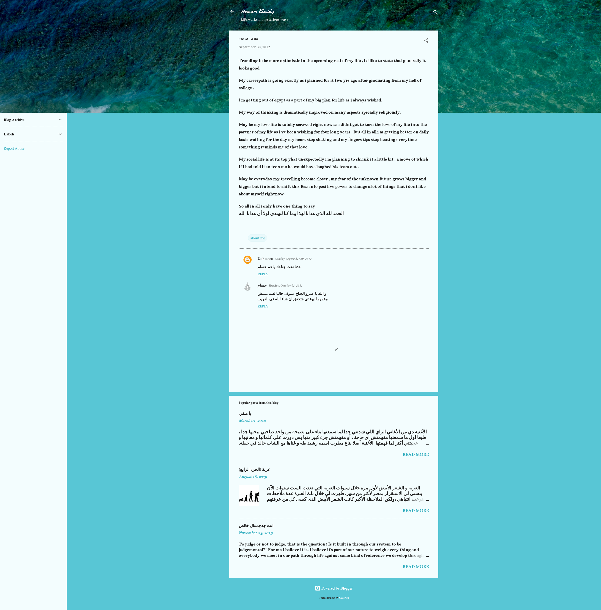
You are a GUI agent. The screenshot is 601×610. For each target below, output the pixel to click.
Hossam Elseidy (257, 11)
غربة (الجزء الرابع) (254, 469)
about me (257, 238)
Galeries (344, 598)
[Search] (435, 13)
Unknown (265, 258)
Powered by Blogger (336, 588)
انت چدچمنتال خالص (256, 525)
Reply (263, 274)
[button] (426, 41)
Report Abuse (14, 148)
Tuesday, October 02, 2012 (286, 285)
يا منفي (245, 413)
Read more (416, 454)
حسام (262, 285)
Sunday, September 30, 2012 (293, 259)
